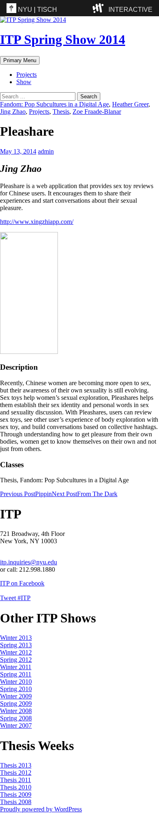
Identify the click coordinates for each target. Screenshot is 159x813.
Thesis (61, 111)
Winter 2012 (16, 652)
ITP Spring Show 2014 (62, 39)
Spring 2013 (16, 645)
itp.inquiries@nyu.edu (28, 562)
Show (23, 81)
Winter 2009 (16, 696)
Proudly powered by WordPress (41, 809)
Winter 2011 (15, 666)
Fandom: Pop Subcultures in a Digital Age (54, 104)
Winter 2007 (16, 725)
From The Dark (84, 493)
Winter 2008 (16, 710)
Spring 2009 (16, 703)
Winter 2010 (16, 681)
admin (46, 151)
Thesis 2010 (15, 787)
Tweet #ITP (15, 597)
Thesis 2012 (15, 772)
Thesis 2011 (15, 779)
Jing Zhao (13, 111)
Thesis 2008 (15, 801)
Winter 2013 (16, 637)
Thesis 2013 (15, 765)
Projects (26, 74)
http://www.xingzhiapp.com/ (36, 221)
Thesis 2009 (15, 794)
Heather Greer (130, 104)
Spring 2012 (16, 659)
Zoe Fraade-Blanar (97, 111)
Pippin (26, 493)
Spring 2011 (15, 674)
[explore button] (100, 8)
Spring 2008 (16, 718)
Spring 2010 (16, 688)
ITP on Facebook (22, 583)
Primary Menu (19, 60)
